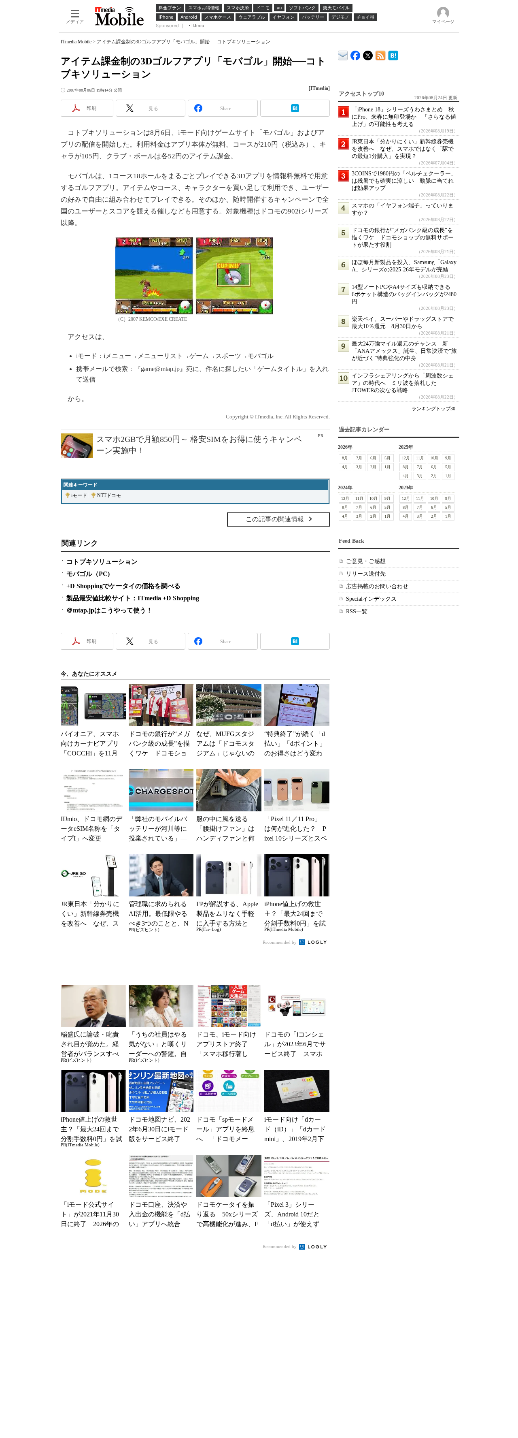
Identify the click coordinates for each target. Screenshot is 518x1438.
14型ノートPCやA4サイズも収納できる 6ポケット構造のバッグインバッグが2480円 (404, 294)
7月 (359, 458)
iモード (79, 495)
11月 (420, 458)
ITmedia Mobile (76, 42)
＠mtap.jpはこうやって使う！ (109, 610)
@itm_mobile (368, 54)
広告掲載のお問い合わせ (377, 586)
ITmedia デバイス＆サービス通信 (343, 54)
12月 (406, 458)
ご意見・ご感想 (366, 561)
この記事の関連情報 (275, 519)
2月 (373, 467)
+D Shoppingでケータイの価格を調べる (123, 585)
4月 (345, 467)
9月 (448, 458)
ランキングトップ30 (433, 409)
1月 (387, 467)
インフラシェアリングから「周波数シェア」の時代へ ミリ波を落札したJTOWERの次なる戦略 (403, 383)
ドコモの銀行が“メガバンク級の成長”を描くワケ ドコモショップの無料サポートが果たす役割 (403, 237)
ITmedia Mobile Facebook (355, 54)
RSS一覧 (356, 611)
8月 (345, 458)
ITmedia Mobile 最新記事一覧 (381, 54)
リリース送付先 (366, 574)
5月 (387, 458)
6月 (373, 458)
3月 (359, 467)
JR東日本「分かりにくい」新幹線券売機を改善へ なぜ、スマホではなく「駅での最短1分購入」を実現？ (403, 149)
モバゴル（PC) (88, 573)
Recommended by (280, 942)
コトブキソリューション (102, 561)
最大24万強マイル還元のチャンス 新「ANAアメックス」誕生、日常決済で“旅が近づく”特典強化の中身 (404, 351)
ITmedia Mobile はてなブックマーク (393, 54)
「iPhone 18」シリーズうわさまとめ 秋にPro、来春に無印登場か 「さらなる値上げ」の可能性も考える (404, 117)
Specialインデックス (371, 599)
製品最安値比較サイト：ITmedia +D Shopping (132, 598)
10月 (434, 458)
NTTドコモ (109, 495)
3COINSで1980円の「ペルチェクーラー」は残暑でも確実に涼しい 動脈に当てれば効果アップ (404, 181)
